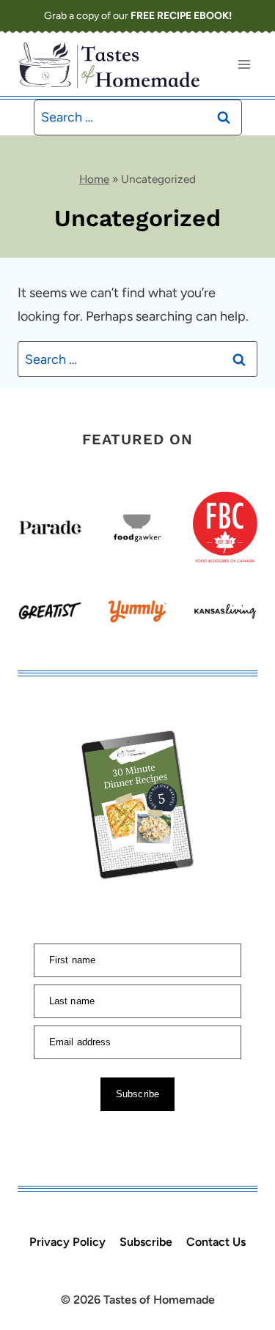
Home (94, 179)
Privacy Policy (67, 1242)
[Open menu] (243, 64)
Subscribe (146, 1242)
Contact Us (216, 1242)
